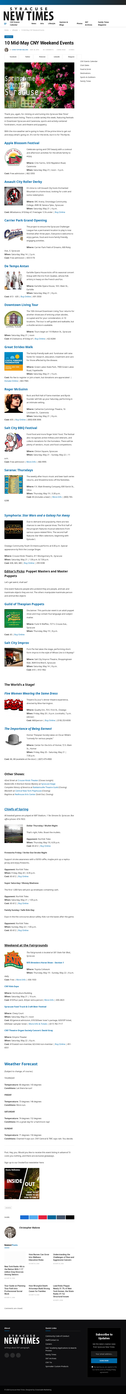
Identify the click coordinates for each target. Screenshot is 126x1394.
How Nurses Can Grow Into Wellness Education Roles (39, 1257)
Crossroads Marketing (43, 1390)
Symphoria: (37, 515)
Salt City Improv (16, 643)
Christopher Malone (20, 50)
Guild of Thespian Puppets (24, 604)
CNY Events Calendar (15, 23)
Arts (42, 23)
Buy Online (60, 212)
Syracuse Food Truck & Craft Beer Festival (25, 1006)
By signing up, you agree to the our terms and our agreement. (104, 1369)
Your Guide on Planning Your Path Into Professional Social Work (14, 1290)
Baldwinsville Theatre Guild (45, 787)
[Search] (121, 23)
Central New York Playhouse (28, 790)
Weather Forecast (21, 1063)
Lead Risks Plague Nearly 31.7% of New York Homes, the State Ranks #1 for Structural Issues (63, 1291)
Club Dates (84, 65)
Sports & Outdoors (87, 77)
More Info (31, 461)
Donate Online (11, 380)
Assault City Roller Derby (23, 182)
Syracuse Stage (48, 783)
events (8, 1208)
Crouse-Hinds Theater (28, 780)
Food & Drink (85, 69)
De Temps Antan (16, 266)
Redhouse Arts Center (25, 794)
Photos (79, 23)
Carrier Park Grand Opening (25, 220)
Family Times (85, 81)
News (34, 23)
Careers (49, 1344)
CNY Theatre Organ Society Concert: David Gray (28, 1030)
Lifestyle (51, 23)
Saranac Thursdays (18, 470)
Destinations (85, 73)
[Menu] (5, 24)
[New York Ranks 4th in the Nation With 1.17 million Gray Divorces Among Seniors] (15, 1257)
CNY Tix (49, 1362)
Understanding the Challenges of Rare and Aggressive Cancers (63, 1257)
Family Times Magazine (103, 23)
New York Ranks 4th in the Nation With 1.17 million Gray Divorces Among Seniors (14, 1270)
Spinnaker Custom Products (57, 1366)
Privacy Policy (111, 1370)
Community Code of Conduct (57, 1336)
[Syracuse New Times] (29, 14)
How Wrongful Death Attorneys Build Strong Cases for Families (39, 1288)
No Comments (48, 50)
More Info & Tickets (38, 1023)
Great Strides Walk (19, 347)
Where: (30, 162)
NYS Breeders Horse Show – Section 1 (45, 962)
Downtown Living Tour (21, 305)
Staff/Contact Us (52, 1340)
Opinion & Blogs (63, 23)
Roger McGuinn (16, 389)
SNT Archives (88, 23)
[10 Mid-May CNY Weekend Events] (39, 85)
